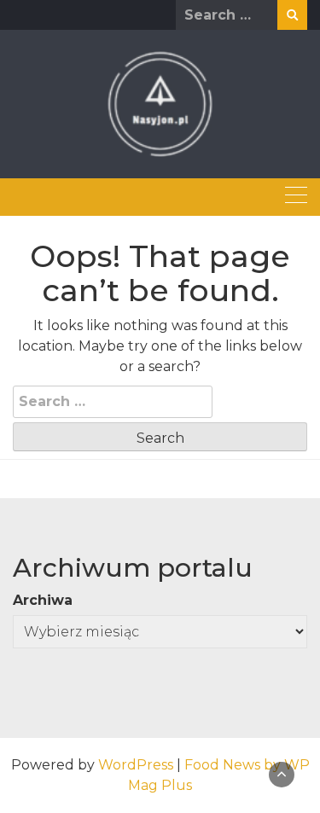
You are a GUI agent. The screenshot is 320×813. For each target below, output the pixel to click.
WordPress (135, 765)
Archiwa (43, 600)
